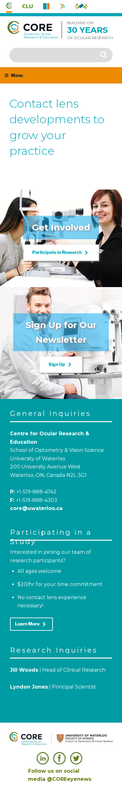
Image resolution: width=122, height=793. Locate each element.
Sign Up (61, 364)
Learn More (31, 624)
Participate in (61, 252)
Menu (17, 75)
